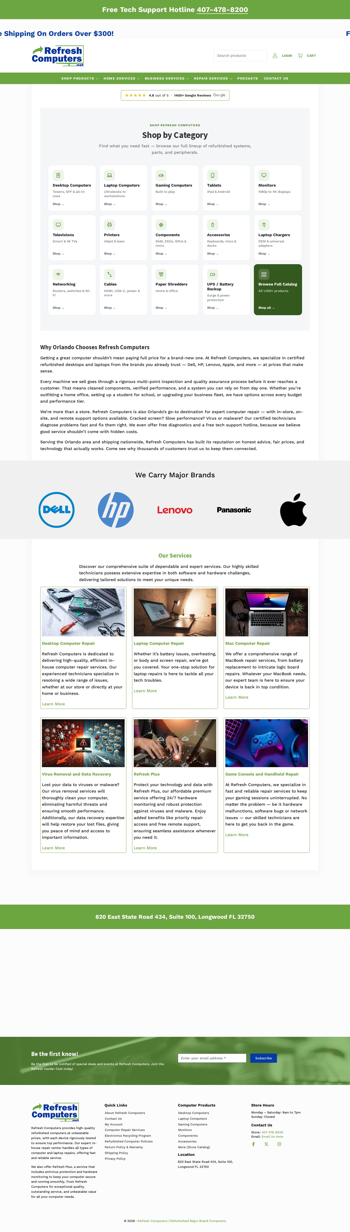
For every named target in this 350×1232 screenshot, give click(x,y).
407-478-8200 (222, 9)
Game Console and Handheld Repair (262, 774)
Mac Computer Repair (247, 643)
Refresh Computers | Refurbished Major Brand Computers (182, 1221)
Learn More (53, 704)
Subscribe (263, 1058)
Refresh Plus (147, 774)
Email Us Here (272, 1136)
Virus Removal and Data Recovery (76, 774)
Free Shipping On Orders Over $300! (67, 33)
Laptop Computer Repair (159, 643)
